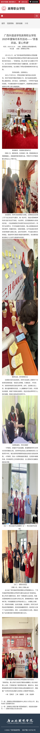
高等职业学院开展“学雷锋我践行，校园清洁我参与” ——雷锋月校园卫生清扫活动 (19, 707)
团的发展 (19, 23)
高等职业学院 (25, 49)
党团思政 (10, 23)
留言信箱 (35, 2)
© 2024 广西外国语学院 (12, 730)
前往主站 (24, 2)
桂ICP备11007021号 (28, 730)
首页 (3, 23)
